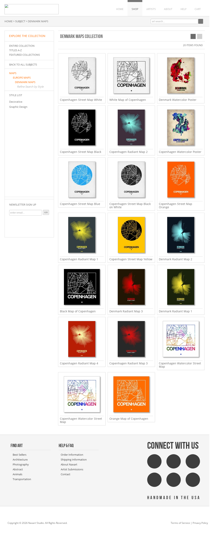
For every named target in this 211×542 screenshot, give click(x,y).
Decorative (15, 102)
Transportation (22, 479)
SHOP (135, 9)
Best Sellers (19, 454)
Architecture (20, 459)
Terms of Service (180, 523)
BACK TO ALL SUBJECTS (23, 64)
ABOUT (168, 9)
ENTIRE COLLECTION (22, 46)
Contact (65, 474)
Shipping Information (74, 459)
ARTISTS (151, 9)
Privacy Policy (200, 523)
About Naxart (69, 464)
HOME (119, 9)
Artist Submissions (72, 469)
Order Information (72, 454)
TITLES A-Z (15, 50)
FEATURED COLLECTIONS (24, 55)
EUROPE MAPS (22, 77)
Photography (21, 464)
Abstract (18, 469)
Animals (17, 474)
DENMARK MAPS (25, 82)
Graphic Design (18, 107)
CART (198, 9)
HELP (183, 9)
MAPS (12, 73)
